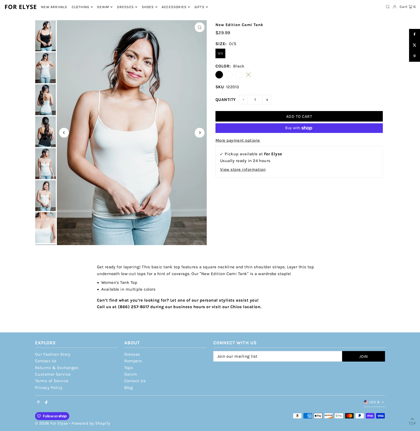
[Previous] (64, 133)
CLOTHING (80, 7)
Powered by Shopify (91, 423)
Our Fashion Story (52, 354)
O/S (220, 53)
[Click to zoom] (200, 27)
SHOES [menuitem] (148, 7)
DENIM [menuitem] (103, 7)
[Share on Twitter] (414, 45)
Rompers (133, 361)
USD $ (374, 402)
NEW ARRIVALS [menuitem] (54, 7)
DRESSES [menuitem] (125, 7)
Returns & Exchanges (57, 367)
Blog (128, 387)
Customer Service (53, 374)
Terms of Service (51, 380)
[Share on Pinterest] (414, 56)
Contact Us (46, 361)
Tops (128, 367)
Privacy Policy (49, 387)
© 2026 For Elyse (51, 423)
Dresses (132, 354)
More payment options (237, 140)
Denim (130, 374)
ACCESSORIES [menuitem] (174, 7)
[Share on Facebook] (414, 34)
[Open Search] (388, 7)
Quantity (225, 99)
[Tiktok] (46, 402)
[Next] (200, 133)
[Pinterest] (38, 402)
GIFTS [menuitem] (199, 7)
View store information (243, 169)
